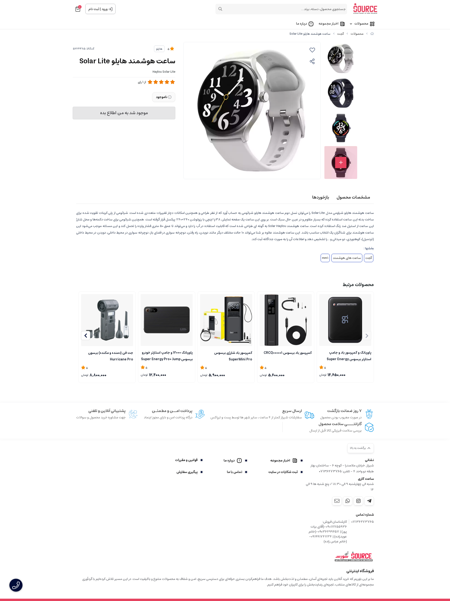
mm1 (325, 258)
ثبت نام (93, 9)
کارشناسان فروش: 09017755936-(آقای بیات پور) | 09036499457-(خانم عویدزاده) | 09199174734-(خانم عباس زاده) (328, 531)
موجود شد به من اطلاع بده (124, 113)
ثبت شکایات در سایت (283, 472)
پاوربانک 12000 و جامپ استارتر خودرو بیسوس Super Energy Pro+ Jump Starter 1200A (167, 355)
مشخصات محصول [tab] (353, 197)
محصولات (361, 24)
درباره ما (301, 24)
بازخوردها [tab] (320, 197)
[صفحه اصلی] (372, 34)
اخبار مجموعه (328, 24)
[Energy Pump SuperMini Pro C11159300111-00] (226, 320)
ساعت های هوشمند (347, 258)
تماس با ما (234, 472)
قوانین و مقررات (186, 460)
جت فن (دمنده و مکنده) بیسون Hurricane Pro (110, 355)
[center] (220, 9)
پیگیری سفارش (187, 472)
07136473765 (363, 522)
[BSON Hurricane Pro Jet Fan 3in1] (107, 320)
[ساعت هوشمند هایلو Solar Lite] (354, 556)
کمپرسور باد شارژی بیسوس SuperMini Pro (233, 355)
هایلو (159, 48)
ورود (104, 9)
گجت (340, 34)
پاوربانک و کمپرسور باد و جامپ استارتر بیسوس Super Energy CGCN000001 (349, 355)
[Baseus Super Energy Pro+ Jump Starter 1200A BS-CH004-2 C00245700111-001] (167, 320)
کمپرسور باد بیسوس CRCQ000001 (288, 353)
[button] (85, 335)
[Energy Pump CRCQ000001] (286, 320)
